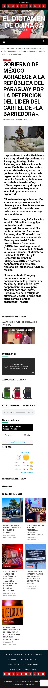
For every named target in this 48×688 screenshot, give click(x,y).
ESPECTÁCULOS (14, 664)
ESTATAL (6, 520)
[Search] (43, 41)
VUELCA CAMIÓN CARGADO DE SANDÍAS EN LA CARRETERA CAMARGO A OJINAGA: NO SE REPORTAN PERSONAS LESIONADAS (10, 581)
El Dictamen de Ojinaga (24, 22)
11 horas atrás (9, 593)
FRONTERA (7, 619)
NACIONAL (7, 60)
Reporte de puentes (12, 426)
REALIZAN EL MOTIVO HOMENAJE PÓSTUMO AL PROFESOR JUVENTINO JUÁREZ (35, 530)
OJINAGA (29, 520)
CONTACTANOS (30, 669)
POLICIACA (7, 566)
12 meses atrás (9, 119)
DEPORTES (34, 659)
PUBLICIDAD (15, 669)
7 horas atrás (9, 535)
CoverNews (18, 684)
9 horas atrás (32, 537)
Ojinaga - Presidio (10, 429)
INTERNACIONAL (9, 622)
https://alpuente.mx (17, 442)
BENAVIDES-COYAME (34, 654)
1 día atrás (31, 586)
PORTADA (8, 654)
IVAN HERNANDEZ (22, 119)
